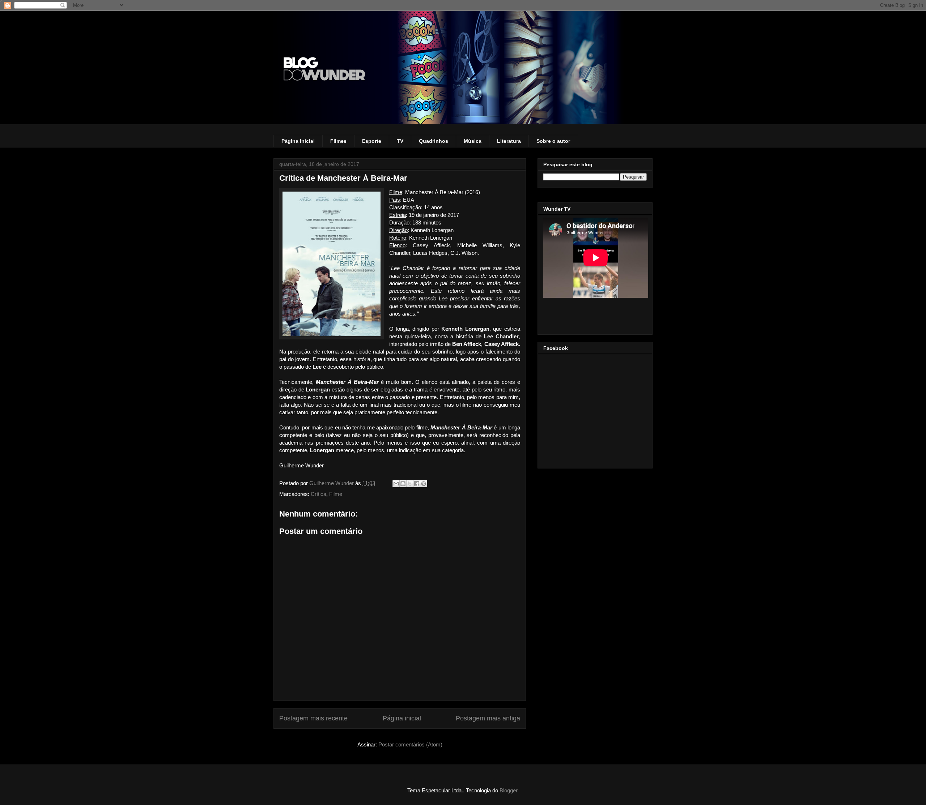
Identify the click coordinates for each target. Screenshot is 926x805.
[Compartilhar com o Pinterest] (423, 483)
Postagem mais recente (313, 718)
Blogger (508, 790)
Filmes (338, 141)
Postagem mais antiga (488, 718)
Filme (335, 494)
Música (472, 141)
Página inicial (298, 141)
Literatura (509, 141)
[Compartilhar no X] (409, 483)
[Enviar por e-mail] (396, 483)
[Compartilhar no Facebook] (416, 483)
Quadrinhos (433, 141)
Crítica (318, 494)
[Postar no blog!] (403, 483)
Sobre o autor (553, 141)
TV (400, 141)
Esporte (371, 141)
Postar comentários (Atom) (410, 744)
